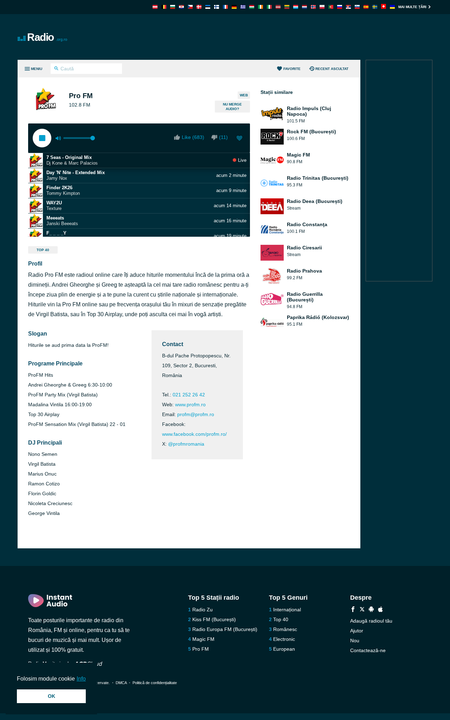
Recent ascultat (331, 69)
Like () (193, 137)
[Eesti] (207, 7)
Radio (47, 37)
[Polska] (322, 7)
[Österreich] (155, 7)
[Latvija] (278, 7)
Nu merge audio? (232, 106)
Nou (354, 640)
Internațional (287, 609)
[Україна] (392, 7)
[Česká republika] (190, 7)
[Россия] (339, 7)
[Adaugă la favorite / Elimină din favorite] (239, 139)
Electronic (284, 639)
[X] (362, 610)
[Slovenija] (357, 7)
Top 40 (43, 250)
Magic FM (203, 639)
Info (81, 679)
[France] (225, 7)
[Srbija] (348, 7)
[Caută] (56, 69)
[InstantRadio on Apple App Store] (380, 610)
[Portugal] (330, 7)
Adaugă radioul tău (371, 621)
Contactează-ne (368, 650)
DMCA (121, 683)
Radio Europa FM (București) (224, 629)
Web (244, 95)
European (284, 649)
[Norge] (313, 7)
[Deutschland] (234, 7)
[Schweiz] (383, 7)
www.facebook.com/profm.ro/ (194, 434)
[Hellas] (242, 7)
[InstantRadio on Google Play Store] (371, 610)
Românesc (285, 629)
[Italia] (269, 7)
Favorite (292, 69)
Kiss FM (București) (214, 619)
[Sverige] (374, 7)
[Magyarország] (251, 7)
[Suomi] (216, 7)
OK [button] (51, 696)
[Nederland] (304, 7)
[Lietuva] (286, 7)
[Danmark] (199, 7)
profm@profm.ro (195, 414)
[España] (366, 7)
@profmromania (186, 444)
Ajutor (356, 630)
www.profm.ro (190, 404)
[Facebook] (353, 610)
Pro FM (200, 649)
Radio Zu (202, 609)
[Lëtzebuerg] (295, 7)
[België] (163, 7)
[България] (172, 7)
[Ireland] (260, 7)
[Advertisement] (304, 37)
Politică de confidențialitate (155, 683)
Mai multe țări (412, 7)
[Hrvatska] (181, 7)
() (223, 137)
